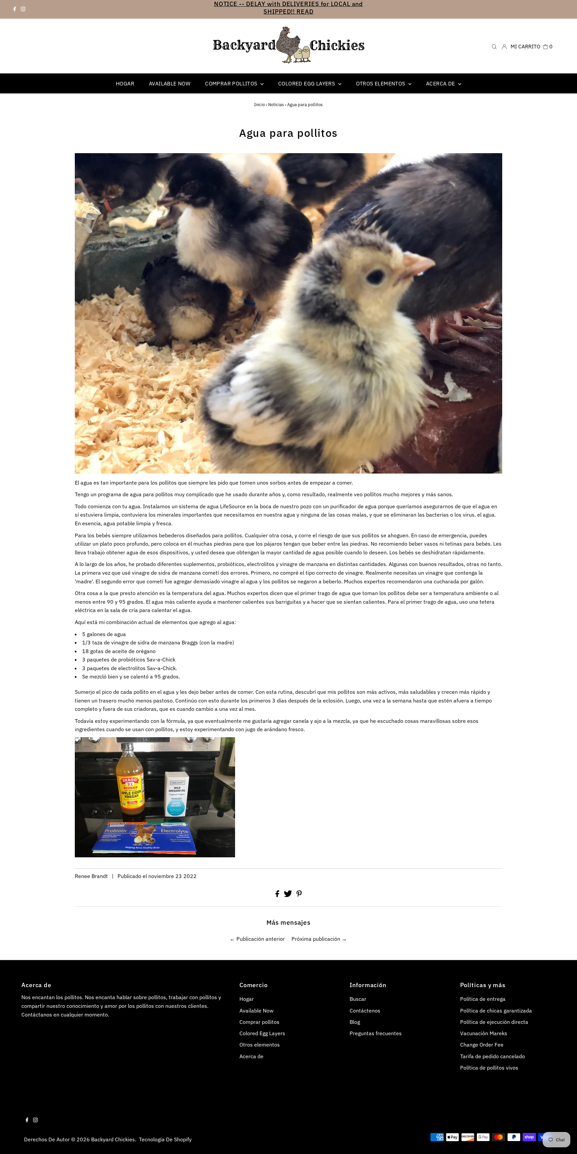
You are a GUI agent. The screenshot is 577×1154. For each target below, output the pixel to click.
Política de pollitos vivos (489, 1067)
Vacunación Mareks (483, 1033)
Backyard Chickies (113, 1139)
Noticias (276, 104)
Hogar (246, 998)
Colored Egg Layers (262, 1033)
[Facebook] (15, 9)
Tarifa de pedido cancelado (492, 1056)
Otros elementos (381, 83)
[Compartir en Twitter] (289, 895)
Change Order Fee (482, 1044)
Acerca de (251, 1056)
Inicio (259, 104)
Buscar (358, 998)
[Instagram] (23, 9)
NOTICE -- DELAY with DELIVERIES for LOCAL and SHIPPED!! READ (288, 7)
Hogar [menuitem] (125, 83)
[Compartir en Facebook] (277, 895)
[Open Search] (494, 46)
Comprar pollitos (232, 83)
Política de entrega (483, 998)
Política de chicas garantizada (496, 1010)
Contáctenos (365, 1010)
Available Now (256, 1010)
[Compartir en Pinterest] (299, 895)
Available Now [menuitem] (169, 83)
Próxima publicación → (319, 938)
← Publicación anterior (257, 938)
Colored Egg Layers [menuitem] (307, 83)
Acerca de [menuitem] (441, 83)
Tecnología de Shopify (165, 1139)
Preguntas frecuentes (376, 1033)
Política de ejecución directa (494, 1022)
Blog (355, 1022)
